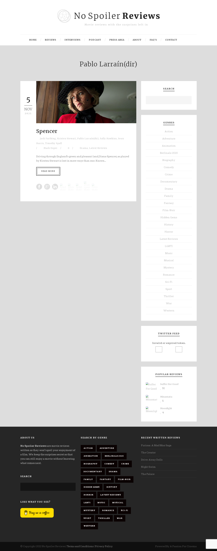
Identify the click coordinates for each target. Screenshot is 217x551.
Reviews (50, 40)
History (168, 224)
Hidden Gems (168, 217)
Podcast (95, 40)
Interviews (72, 40)
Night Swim (148, 467)
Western (168, 310)
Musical (169, 260)
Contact (171, 40)
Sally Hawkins (108, 138)
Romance (169, 274)
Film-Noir (169, 210)
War (169, 303)
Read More (48, 171)
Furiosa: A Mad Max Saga (156, 445)
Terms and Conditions (80, 546)
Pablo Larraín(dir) (88, 138)
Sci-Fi (168, 282)
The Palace (148, 474)
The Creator (148, 452)
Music (169, 253)
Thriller (169, 296)
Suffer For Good (169, 384)
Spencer (46, 131)
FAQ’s (153, 40)
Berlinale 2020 (169, 153)
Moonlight (166, 408)
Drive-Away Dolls (152, 459)
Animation (169, 145)
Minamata (166, 396)
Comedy (169, 167)
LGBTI (169, 246)
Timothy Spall (53, 143)
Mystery (169, 267)
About (137, 40)
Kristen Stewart (66, 138)
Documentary (168, 181)
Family (168, 196)
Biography (168, 160)
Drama (84, 148)
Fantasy (169, 203)
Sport (169, 289)
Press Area (116, 40)
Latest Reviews (98, 148)
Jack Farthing (48, 138)
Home (33, 40)
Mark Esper (51, 148)
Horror (169, 231)
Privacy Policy (103, 546)
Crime (169, 174)
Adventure (168, 138)
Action (169, 131)
